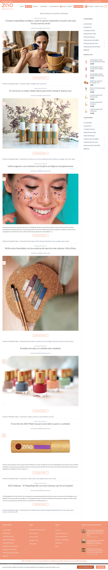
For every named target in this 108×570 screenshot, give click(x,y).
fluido (50, 159)
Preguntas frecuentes (61, 533)
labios (49, 241)
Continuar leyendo (40, 78)
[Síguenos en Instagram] (105, 1)
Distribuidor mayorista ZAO (37, 529)
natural (37, 83)
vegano (41, 83)
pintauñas (45, 416)
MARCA (35, 6)
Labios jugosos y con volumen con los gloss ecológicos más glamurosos (40, 166)
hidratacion (42, 241)
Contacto (58, 530)
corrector (38, 159)
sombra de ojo (55, 341)
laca (38, 416)
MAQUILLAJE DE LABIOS (91, 40)
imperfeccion (56, 159)
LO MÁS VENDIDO (54, 6)
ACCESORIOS (88, 24)
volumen (67, 241)
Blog (56, 546)
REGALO (64, 6)
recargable (58, 241)
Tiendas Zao (58, 543)
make (37, 478)
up (52, 478)
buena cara (33, 159)
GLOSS (37, 241)
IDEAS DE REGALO (89, 37)
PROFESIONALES (78, 6)
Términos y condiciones (62, 539)
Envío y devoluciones (61, 536)
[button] (86, 6)
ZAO (49, 28)
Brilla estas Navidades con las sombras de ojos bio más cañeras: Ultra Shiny (40, 248)
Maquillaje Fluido (55, 510)
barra (27, 159)
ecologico (28, 83)
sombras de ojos (11, 512)
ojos (45, 341)
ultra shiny (66, 341)
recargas (5, 512)
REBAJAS (70, 6)
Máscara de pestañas (64, 510)
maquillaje (33, 83)
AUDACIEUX (87, 27)
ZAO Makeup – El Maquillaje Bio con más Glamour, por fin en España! (40, 485)
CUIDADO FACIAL (89, 30)
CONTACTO (88, 1)
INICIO (22, 6)
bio (29, 159)
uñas (50, 416)
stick (70, 159)
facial (47, 159)
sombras (62, 341)
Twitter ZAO (33, 543)
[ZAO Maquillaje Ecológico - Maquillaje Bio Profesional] (9, 6)
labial (46, 241)
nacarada (37, 341)
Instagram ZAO (33, 540)
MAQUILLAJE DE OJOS (91, 43)
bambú (27, 510)
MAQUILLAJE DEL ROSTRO (92, 47)
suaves (50, 478)
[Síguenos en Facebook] (103, 1)
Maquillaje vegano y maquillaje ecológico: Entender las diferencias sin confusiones (95, 541)
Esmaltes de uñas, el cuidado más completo (40, 348)
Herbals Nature (33, 533)
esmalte (34, 416)
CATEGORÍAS (43, 6)
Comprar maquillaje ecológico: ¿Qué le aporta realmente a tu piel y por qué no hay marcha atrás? (95, 532)
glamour (38, 510)
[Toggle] (104, 40)
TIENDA (30, 6)
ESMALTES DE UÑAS (90, 33)
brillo (29, 241)
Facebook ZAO (33, 536)
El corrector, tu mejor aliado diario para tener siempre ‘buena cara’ (40, 90)
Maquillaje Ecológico (40, 18)
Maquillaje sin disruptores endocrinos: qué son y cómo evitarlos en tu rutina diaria (95, 550)
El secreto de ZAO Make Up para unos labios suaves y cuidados (40, 423)
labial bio (43, 510)
